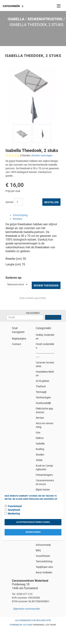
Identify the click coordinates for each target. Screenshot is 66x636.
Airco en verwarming (44, 425)
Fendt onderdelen (45, 346)
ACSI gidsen (42, 380)
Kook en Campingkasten (44, 467)
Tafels (39, 460)
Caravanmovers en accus (45, 482)
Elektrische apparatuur (44, 410)
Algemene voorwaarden (26, 608)
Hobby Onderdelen (45, 336)
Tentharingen (43, 397)
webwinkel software (44, 625)
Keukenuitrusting (45, 19)
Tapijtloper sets (44, 566)
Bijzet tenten (43, 489)
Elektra (40, 438)
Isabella (16, 19)
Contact (16, 344)
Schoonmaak (43, 544)
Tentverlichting (44, 561)
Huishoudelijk (43, 403)
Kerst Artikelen (44, 572)
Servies (40, 417)
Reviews (17, 218)
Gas (38, 432)
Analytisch (14, 509)
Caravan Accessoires (45, 364)
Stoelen (40, 454)
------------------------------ (45, 355)
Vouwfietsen (43, 555)
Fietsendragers (44, 474)
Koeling (40, 449)
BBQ (38, 550)
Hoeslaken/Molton (45, 373)
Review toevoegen (42, 155)
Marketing (14, 513)
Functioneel (15, 506)
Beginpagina (19, 338)
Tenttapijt (41, 391)
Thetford (41, 386)
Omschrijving (20, 215)
